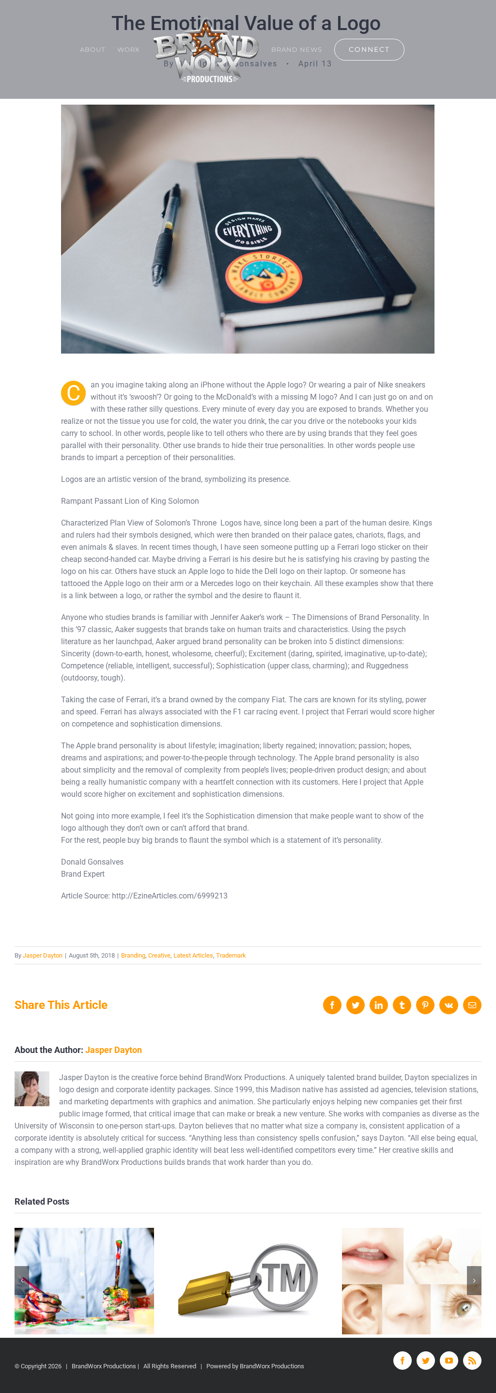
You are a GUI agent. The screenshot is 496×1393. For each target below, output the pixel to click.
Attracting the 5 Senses (412, 1281)
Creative (159, 955)
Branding (133, 955)
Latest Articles (193, 955)
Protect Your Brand (248, 1281)
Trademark (231, 955)
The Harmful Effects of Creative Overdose (84, 1281)
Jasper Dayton (42, 955)
